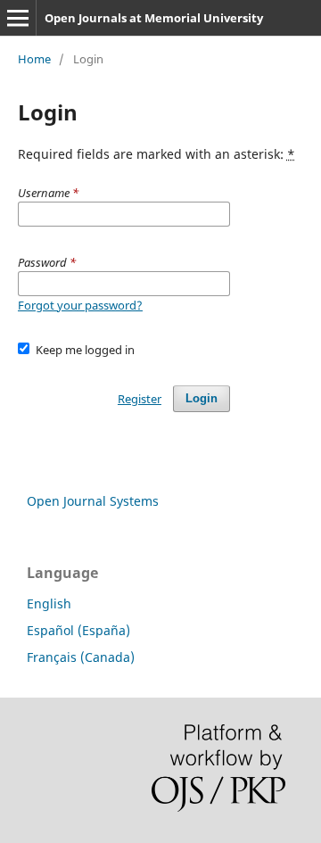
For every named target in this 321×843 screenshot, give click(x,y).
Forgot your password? (80, 305)
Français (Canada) (81, 657)
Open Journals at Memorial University (154, 18)
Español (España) (78, 630)
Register (139, 399)
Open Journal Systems (93, 500)
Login (201, 398)
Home (34, 59)
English (49, 603)
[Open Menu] (18, 18)
